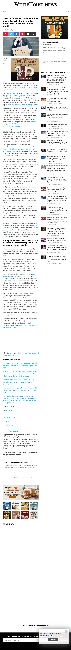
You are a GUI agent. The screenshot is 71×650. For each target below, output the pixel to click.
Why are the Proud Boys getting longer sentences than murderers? (57, 108)
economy (24, 439)
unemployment (25, 446)
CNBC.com (6, 414)
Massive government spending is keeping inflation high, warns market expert (56, 189)
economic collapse (28, 437)
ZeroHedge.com (8, 410)
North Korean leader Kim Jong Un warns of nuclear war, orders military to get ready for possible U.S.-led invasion (57, 220)
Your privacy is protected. (10, 477)
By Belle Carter (57, 94)
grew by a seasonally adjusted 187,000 (19, 96)
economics (16, 439)
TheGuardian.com (9, 418)
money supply (25, 443)
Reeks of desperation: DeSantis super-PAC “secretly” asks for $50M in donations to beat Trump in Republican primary (57, 90)
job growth (12, 441)
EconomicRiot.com (17, 315)
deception (17, 437)
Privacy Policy (50, 635)
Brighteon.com (10, 355)
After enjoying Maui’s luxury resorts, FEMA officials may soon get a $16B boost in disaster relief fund (57, 180)
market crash (15, 443)
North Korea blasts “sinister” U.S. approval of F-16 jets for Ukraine (57, 239)
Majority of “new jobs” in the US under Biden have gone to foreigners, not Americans (20, 124)
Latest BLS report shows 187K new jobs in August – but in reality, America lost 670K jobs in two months (57, 169)
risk (18, 446)
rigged (14, 446)
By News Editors (58, 110)
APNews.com (7, 421)
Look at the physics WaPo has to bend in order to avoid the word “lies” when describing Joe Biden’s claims (57, 258)
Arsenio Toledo (18, 30)
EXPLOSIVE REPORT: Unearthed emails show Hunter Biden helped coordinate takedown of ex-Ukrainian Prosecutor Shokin (57, 230)
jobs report (32, 441)
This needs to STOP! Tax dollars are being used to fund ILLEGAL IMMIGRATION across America (57, 133)
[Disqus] (21, 550)
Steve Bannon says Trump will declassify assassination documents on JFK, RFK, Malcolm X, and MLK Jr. (57, 142)
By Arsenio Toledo (58, 137)
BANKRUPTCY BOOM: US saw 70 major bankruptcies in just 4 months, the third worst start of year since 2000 (20, 366)
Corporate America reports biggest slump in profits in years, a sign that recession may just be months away (20, 390)
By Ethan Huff (57, 84)
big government (18, 435)
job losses (20, 441)
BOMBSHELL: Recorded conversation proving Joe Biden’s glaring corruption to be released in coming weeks (57, 209)
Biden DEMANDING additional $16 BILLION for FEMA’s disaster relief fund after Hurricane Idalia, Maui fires (57, 199)
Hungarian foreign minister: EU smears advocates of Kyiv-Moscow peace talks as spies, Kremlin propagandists (57, 159)
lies (8, 443)
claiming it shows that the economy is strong (23, 105)
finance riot (31, 439)
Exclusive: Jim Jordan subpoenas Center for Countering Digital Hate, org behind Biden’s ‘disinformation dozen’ (57, 248)
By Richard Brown (58, 103)
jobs (26, 441)
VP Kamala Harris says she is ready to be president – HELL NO (57, 125)
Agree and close (53, 639)
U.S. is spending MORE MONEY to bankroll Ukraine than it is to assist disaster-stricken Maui (57, 100)
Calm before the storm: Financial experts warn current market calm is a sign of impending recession (18, 382)
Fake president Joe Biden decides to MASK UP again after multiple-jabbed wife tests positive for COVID (57, 116)
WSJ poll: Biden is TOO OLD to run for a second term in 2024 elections (57, 150)
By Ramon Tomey (58, 128)
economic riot (7, 439)
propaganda (7, 446)
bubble (27, 435)
